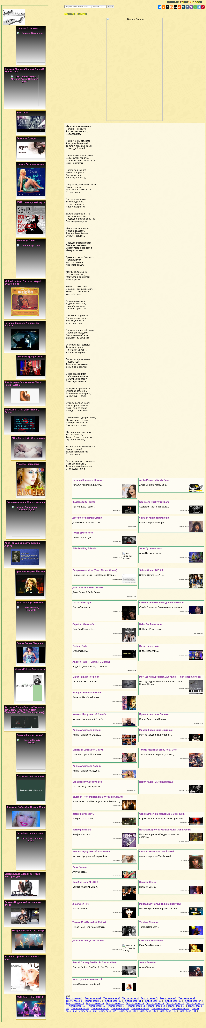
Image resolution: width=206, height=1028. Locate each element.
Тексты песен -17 (115, 1003)
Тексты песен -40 (167, 1011)
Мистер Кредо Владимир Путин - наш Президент (22, 875)
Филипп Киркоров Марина (154, 518)
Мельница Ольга (26, 240)
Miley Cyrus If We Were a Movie (28, 438)
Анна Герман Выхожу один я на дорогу (22, 544)
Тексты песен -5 (149, 998)
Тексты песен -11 (132, 1001)
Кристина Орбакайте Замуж (87, 750)
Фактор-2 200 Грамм (83, 502)
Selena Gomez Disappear (30, 643)
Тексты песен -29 (80, 1008)
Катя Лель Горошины (151, 940)
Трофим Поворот (149, 922)
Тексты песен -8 (74, 1001)
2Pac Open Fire (80, 904)
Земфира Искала (81, 830)
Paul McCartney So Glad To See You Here (94, 962)
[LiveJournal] (183, 7)
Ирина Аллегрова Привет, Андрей (26, 502)
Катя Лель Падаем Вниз (30, 833)
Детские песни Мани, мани (87, 518)
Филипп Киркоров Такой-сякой (156, 851)
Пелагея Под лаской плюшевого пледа (22, 903)
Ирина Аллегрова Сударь (86, 730)
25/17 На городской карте (31, 202)
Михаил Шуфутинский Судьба (89, 714)
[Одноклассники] (163, 7)
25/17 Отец (22, 112)
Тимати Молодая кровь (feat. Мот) (158, 750)
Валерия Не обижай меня (86, 692)
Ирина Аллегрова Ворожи (154, 714)
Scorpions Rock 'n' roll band (154, 502)
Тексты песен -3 (111, 998)
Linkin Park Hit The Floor (85, 677)
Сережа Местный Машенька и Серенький (162, 814)
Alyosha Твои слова (28, 464)
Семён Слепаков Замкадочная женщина (161, 602)
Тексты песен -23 (96, 1006)
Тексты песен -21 (195, 1003)
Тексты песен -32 (140, 1008)
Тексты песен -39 (147, 1011)
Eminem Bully (79, 646)
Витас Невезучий (149, 646)
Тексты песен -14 (192, 1001)
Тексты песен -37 (107, 1011)
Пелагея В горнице (27, 28)
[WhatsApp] (195, 7)
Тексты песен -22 (76, 1006)
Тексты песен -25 (136, 1006)
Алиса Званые (147, 962)
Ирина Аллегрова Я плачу (30, 571)
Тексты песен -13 (172, 1001)
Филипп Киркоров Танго (30, 356)
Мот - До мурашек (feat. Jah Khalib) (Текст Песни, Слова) (170, 677)
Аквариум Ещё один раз (30, 776)
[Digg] (175, 7)
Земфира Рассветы (83, 814)
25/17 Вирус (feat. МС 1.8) (30, 997)
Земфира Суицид (26, 138)
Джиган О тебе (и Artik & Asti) (88, 940)
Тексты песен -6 (168, 998)
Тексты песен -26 (157, 1006)
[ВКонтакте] (159, 7)
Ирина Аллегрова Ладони (86, 766)
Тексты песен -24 (116, 1006)
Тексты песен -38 (127, 1011)
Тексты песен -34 (180, 1008)
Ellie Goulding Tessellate (30, 602)
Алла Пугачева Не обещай (87, 979)
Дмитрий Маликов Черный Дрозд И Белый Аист (24, 70)
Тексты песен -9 (93, 1001)
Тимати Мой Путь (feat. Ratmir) (89, 922)
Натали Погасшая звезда (31, 164)
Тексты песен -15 (75, 1003)
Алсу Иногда (79, 867)
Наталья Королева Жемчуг (87, 480)
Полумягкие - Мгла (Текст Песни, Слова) (94, 570)
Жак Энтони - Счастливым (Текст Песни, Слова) (22, 383)
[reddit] (179, 7)
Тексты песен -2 (93, 998)
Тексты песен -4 (130, 998)
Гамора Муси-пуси (82, 533)
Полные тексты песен (186, 2)
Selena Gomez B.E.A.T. (151, 570)
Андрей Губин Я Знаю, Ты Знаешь (91, 662)
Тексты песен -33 (160, 1008)
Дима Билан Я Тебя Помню (87, 587)
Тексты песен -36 (87, 1011)
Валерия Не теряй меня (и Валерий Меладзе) (97, 797)
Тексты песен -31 (120, 1008)
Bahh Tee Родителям (150, 624)
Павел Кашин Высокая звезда (156, 782)
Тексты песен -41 (187, 1011)
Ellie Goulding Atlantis (84, 548)
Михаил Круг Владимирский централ (160, 904)
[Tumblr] (187, 7)
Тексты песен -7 (187, 998)
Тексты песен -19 (155, 1003)
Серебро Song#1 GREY (85, 882)
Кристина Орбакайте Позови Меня (25, 807)
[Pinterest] (203, 7)
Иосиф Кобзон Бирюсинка (30, 669)
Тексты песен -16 (95, 1003)
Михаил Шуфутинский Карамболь (91, 851)
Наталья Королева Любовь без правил (21, 324)
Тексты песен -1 (74, 998)
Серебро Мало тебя (83, 624)
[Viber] (191, 7)
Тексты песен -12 (152, 1001)
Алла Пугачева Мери (150, 548)
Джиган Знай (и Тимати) (30, 735)
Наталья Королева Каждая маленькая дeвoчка (165, 830)
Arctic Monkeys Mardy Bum (154, 480)
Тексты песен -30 (100, 1008)
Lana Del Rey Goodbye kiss (87, 782)
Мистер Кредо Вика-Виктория (156, 730)
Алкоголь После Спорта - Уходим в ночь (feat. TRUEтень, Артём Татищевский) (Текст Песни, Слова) (24, 710)
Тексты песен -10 (112, 1001)
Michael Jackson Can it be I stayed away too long (22, 282)
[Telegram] (199, 7)
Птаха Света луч (81, 602)
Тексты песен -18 (135, 1003)
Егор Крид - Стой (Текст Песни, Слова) (21, 411)
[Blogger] (171, 7)
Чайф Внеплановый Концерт (28, 930)
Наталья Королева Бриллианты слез (22, 957)
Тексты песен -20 (175, 1003)
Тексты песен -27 (177, 1006)
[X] (167, 7)
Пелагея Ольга (147, 882)
